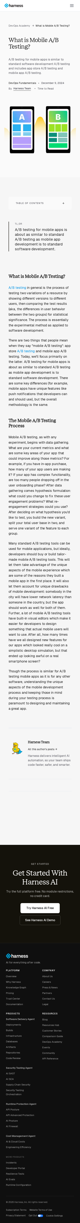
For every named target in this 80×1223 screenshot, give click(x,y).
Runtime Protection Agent (21, 1104)
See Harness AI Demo (40, 920)
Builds (9, 1030)
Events (46, 1047)
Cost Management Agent (20, 1136)
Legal (45, 1004)
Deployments (13, 1024)
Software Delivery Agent (20, 1019)
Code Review (13, 1058)
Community (48, 1053)
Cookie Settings (54, 1215)
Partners (47, 993)
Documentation (14, 1004)
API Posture (12, 1109)
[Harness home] (15, 6)
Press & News (50, 987)
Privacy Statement (16, 1215)
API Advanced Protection (20, 1115)
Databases (12, 1041)
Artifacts (11, 1047)
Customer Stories (52, 1030)
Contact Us (48, 998)
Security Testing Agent (19, 1067)
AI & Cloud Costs (15, 1141)
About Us (47, 976)
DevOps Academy (21, 25)
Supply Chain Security (18, 1084)
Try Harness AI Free (40, 908)
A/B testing (17, 288)
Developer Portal (15, 1168)
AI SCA (10, 1079)
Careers (46, 982)
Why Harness (13, 982)
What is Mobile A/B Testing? (53, 25)
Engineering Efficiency (18, 1147)
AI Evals (10, 1179)
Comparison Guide (52, 1036)
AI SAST (10, 1073)
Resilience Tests (15, 1173)
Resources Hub (50, 1025)
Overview (11, 976)
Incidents (11, 1162)
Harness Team (22, 88)
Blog (45, 1019)
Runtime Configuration (18, 1185)
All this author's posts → (42, 749)
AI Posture (12, 1120)
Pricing (10, 993)
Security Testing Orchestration (15, 1092)
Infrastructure (14, 1035)
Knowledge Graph (16, 987)
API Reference (50, 1058)
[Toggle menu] (72, 5)
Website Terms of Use (40, 1210)
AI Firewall (12, 1126)
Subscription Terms (16, 1210)
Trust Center (13, 998)
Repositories (13, 1052)
